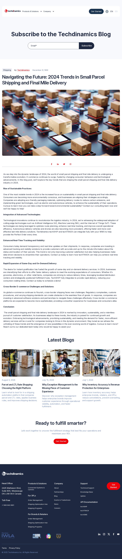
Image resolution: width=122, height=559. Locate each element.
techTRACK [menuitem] (84, 511)
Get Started (96, 11)
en (111, 11)
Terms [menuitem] (4, 548)
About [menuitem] (56, 488)
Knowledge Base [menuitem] (86, 492)
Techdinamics (23, 70)
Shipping (7, 70)
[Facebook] (113, 534)
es (116, 11)
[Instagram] (70, 164)
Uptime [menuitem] (83, 496)
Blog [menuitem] (55, 496)
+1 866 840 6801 (8, 505)
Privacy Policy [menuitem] (14, 548)
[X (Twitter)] (109, 534)
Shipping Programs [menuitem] (35, 508)
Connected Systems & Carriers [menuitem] (36, 489)
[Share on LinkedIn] (58, 164)
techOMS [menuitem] (83, 515)
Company (47, 11)
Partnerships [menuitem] (59, 492)
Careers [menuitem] (57, 508)
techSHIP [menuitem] (83, 506)
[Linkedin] (99, 534)
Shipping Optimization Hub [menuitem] (38, 504)
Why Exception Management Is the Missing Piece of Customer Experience (60, 388)
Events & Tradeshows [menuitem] (62, 500)
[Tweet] (64, 164)
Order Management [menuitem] (35, 500)
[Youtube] (118, 534)
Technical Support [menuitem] (87, 488)
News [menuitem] (56, 504)
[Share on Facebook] (51, 164)
